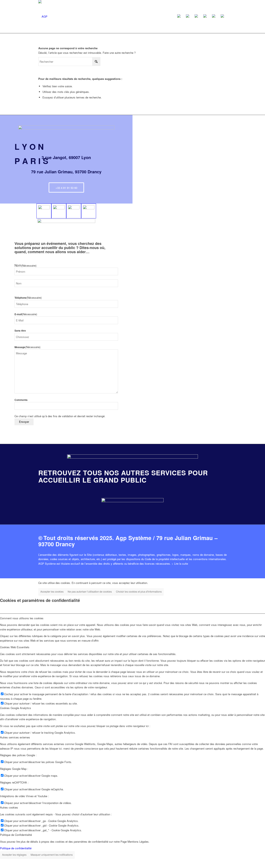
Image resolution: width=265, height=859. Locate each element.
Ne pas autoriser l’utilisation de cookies (90, 591)
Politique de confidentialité (15, 848)
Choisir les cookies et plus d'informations (139, 591)
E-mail (25, 314)
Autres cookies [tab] (9, 807)
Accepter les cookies (52, 591)
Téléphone (28, 298)
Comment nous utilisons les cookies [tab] (21, 618)
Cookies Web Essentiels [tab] (14, 647)
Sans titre (20, 330)
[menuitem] (179, 16)
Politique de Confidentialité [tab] (16, 835)
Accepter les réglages (14, 854)
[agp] (42, 16)
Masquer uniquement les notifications (52, 854)
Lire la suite (181, 563)
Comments (21, 400)
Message (27, 347)
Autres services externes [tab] (15, 737)
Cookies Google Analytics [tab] (15, 708)
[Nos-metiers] (132, 505)
